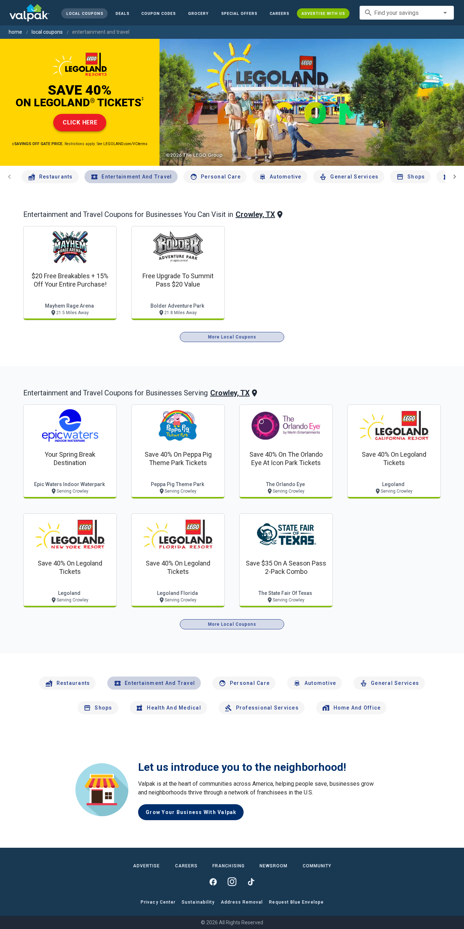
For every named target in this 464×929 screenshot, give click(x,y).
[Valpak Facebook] (213, 881)
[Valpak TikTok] (250, 881)
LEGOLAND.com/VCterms (125, 143)
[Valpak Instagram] (232, 881)
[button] (239, 13)
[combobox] (407, 13)
